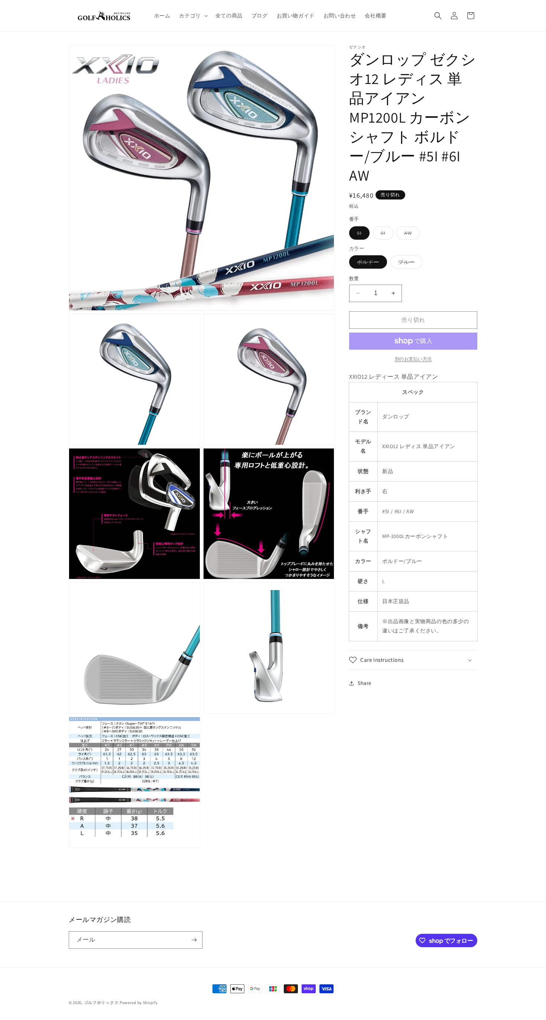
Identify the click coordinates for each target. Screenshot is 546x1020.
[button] (193, 15)
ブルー (409, 263)
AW (410, 234)
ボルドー (370, 263)
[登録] (194, 940)
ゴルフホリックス (102, 1002)
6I (386, 234)
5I (362, 234)
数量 (354, 278)
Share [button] (364, 683)
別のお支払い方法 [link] (413, 359)
